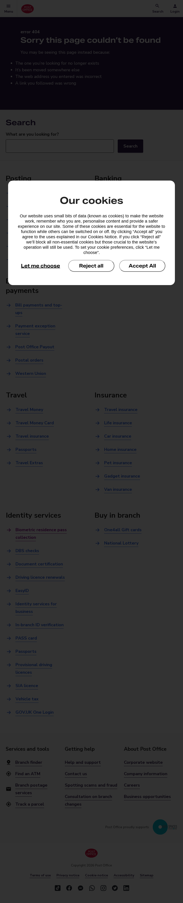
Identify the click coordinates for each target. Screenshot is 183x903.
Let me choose (40, 266)
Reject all (91, 266)
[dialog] (91, 233)
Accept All (142, 266)
